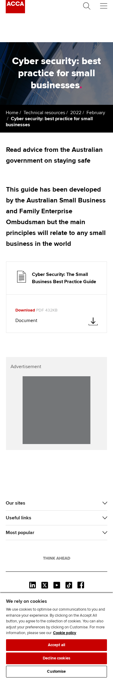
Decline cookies (56, 658)
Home (12, 113)
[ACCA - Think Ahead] (15, 12)
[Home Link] (56, 558)
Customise (56, 671)
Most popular (20, 533)
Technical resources (44, 113)
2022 (75, 113)
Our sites (15, 503)
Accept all (56, 645)
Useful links (18, 518)
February (95, 113)
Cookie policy (64, 632)
